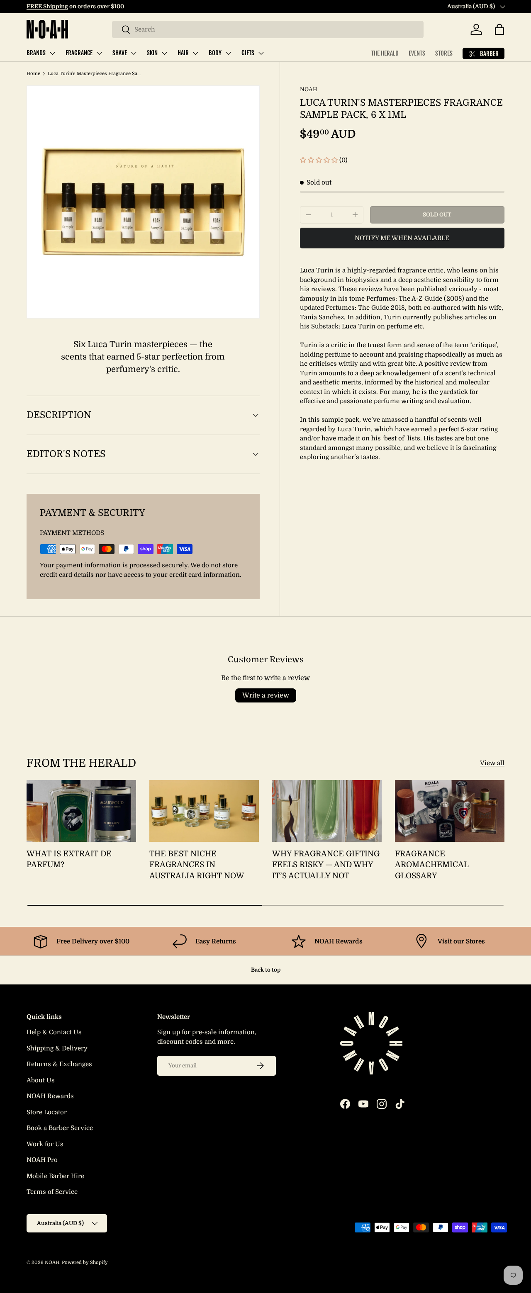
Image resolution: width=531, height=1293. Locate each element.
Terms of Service (52, 1192)
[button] (499, 29)
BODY (215, 53)
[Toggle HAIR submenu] (195, 53)
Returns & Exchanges (59, 1064)
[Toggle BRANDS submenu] (52, 53)
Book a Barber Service (60, 1128)
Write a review (265, 695)
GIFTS (247, 53)
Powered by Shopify (85, 1262)
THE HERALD (385, 53)
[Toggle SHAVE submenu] (134, 53)
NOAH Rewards (50, 1096)
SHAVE (119, 53)
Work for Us (45, 1144)
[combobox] (268, 29)
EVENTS (417, 53)
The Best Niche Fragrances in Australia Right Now (196, 864)
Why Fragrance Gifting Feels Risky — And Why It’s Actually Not (326, 864)
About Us (41, 1080)
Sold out (437, 214)
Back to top (265, 970)
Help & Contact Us (54, 1032)
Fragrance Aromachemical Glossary (432, 864)
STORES (444, 53)
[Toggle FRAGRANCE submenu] (99, 53)
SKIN (152, 53)
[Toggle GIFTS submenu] (261, 53)
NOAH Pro (42, 1160)
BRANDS (36, 53)
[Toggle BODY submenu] (228, 53)
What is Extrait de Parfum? (69, 859)
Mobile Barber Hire (55, 1176)
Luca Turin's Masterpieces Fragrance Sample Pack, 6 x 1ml (94, 73)
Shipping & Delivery (57, 1048)
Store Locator (47, 1112)
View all (492, 763)
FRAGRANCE (79, 53)
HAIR (183, 53)
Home (33, 73)
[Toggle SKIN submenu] (164, 53)
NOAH (308, 89)
